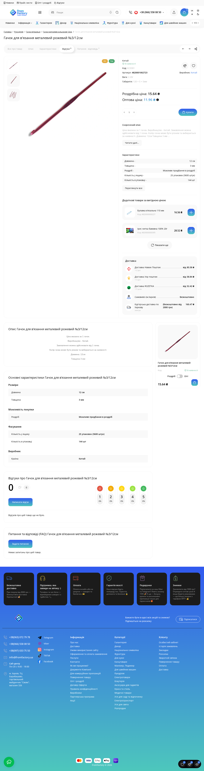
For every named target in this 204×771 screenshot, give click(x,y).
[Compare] (184, 65)
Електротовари (122, 677)
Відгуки (60, 2)
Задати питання (20, 543)
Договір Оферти (78, 685)
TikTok (47, 655)
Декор (118, 646)
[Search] (110, 12)
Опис (31, 48)
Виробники (76, 692)
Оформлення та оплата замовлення (88, 654)
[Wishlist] (193, 65)
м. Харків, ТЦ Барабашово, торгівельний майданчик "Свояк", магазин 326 (19, 679)
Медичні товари (123, 692)
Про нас (74, 642)
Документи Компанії (80, 669)
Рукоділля (119, 673)
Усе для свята (122, 704)
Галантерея (120, 642)
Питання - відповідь (88, 48)
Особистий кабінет (168, 642)
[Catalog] (40, 12)
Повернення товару (80, 677)
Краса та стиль (122, 688)
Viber (46, 643)
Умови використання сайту (84, 650)
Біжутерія (119, 681)
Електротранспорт (124, 700)
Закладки (163, 650)
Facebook (48, 661)
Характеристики (48, 48)
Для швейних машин (125, 669)
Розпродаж (120, 708)
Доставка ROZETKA (144, 286)
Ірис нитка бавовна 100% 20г (152, 228)
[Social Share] (196, 49)
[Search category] (52, 12)
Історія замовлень (168, 646)
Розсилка (163, 654)
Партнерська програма (82, 696)
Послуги (74, 657)
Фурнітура (120, 654)
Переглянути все (133, 188)
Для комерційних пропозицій (85, 673)
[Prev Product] (183, 49)
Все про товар (15, 48)
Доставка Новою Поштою (148, 267)
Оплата (163, 665)
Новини (9, 2)
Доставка (75, 646)
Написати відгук (20, 502)
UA (192, 11)
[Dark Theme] (198, 14)
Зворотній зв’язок (168, 657)
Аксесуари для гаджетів (127, 685)
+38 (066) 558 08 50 (150, 12)
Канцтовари (121, 661)
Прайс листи (25, 2)
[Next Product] (189, 49)
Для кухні (119, 657)
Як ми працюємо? (79, 665)
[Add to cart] (191, 212)
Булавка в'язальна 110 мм (150, 210)
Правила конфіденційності (84, 688)
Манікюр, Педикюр (124, 665)
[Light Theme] (198, 10)
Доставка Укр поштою (146, 276)
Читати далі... (132, 142)
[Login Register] (174, 12)
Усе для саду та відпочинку (128, 696)
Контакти (75, 661)
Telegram (48, 637)
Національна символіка (127, 650)
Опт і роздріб (44, 2)
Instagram (49, 649)
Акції (72, 700)
